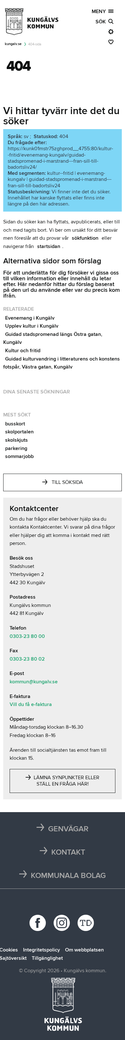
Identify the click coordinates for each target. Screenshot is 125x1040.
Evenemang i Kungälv (29, 318)
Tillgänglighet (47, 958)
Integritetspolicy (41, 950)
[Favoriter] (110, 42)
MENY (100, 11)
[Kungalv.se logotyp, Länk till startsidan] (32, 21)
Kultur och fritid (22, 350)
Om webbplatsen (84, 950)
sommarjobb (19, 456)
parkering (16, 448)
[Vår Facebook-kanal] (38, 923)
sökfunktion (85, 238)
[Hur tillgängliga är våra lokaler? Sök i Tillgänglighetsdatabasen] (86, 923)
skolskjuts (16, 440)
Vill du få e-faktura (31, 704)
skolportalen (19, 432)
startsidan (48, 246)
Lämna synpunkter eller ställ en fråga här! (65, 780)
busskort (15, 424)
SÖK (102, 22)
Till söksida (67, 482)
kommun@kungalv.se (34, 682)
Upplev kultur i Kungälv (31, 326)
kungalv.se (13, 44)
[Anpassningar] (110, 32)
